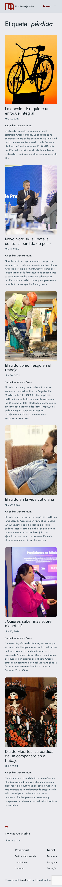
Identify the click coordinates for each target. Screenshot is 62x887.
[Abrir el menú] (55, 6)
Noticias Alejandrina (24, 6)
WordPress (25, 880)
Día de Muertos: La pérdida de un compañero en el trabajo (29, 756)
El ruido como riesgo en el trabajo (28, 367)
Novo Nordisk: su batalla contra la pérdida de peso (28, 241)
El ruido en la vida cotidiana (29, 499)
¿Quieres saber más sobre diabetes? (28, 623)
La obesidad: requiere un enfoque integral (27, 111)
